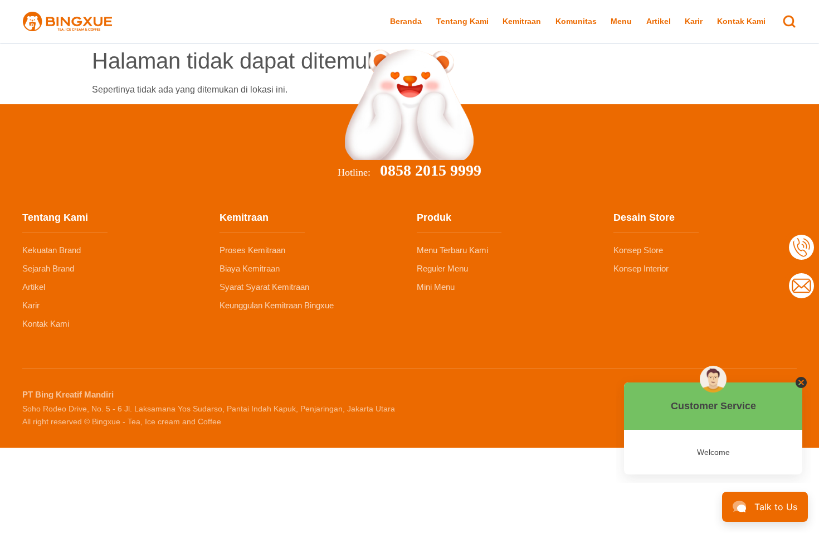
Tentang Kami (462, 21)
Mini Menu (436, 287)
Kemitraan (522, 21)
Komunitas (576, 21)
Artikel (658, 21)
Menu (621, 21)
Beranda (406, 21)
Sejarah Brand (48, 268)
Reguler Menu (442, 268)
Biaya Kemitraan (250, 268)
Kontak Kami (741, 21)
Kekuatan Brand (51, 250)
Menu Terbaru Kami (452, 250)
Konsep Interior (641, 268)
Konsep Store (638, 250)
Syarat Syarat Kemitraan (264, 287)
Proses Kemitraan (252, 250)
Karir (694, 21)
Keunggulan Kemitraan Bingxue (277, 305)
